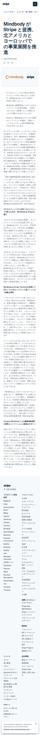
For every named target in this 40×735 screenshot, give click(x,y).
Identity (7, 544)
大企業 (24, 498)
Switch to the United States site (16, 729)
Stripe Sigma (8, 580)
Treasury (7, 590)
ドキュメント (27, 629)
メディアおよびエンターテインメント (28, 574)
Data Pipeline (9, 532)
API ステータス (27, 636)
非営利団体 (26, 580)
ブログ (6, 666)
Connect (7, 525)
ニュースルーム (11, 11)
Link (5, 553)
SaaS (24, 544)
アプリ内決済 (27, 529)
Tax (5, 584)
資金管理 (25, 537)
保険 (23, 568)
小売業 (24, 594)
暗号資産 (7, 529)
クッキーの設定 (9, 696)
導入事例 (29, 12)
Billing (6, 513)
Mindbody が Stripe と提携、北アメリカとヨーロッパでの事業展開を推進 (20, 38)
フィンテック (27, 556)
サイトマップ (9, 693)
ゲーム (24, 559)
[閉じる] (35, 724)
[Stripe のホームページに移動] (6, 485)
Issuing (6, 550)
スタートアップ (28, 501)
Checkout (7, 519)
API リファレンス (28, 632)
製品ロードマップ (28, 660)
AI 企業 (24, 547)
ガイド (6, 660)
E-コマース (26, 513)
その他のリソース (10, 699)
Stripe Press (26, 669)
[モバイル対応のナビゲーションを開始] (35, 4)
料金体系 (7, 501)
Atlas (6, 504)
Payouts (7, 568)
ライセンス (8, 690)
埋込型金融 (26, 516)
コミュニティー (9, 669)
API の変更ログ (27, 639)
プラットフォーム (28, 541)
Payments (7, 565)
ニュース (20, 12)
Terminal (7, 587)
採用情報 (25, 663)
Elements (7, 535)
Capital (6, 516)
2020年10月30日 (10, 59)
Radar (6, 571)
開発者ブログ (27, 651)
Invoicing (7, 547)
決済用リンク (9, 562)
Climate (6, 522)
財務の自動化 (27, 520)
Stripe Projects (27, 648)
